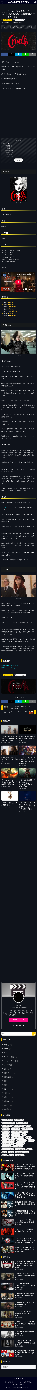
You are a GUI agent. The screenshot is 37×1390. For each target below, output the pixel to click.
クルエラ (8, 143)
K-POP (7, 1049)
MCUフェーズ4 (22, 1122)
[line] (17, 1026)
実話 (11, 1152)
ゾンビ (28, 1137)
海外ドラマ (9, 1089)
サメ (24, 1134)
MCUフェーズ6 (19, 1125)
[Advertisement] (18, 113)
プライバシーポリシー (18, 1384)
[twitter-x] (14, 1026)
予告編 (10, 154)
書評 (6, 1081)
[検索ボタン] (35, 2)
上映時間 (10, 150)
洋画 (7, 1085)
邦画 (7, 1093)
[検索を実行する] (34, 1034)
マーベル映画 (9, 1065)
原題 (9, 148)
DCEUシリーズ (7, 1119)
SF (28, 1125)
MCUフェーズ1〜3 (8, 1122)
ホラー (31, 1140)
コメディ (5, 1134)
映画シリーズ (9, 1073)
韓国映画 (8, 1109)
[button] (4, 54)
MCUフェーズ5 (7, 1125)
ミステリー (20, 1143)
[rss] (20, 1379)
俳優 (29, 1149)
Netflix (7, 1053)
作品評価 (10, 156)
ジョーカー (6, 507)
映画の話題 (9, 1077)
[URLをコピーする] (32, 54)
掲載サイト (15, 1382)
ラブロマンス (20, 1149)
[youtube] (20, 1026)
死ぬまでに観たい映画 (22, 1152)
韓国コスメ (9, 1101)
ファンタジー (21, 1140)
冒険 (4, 1152)
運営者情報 (8, 1382)
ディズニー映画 (7, 19)
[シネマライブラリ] (18, 2)
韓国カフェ (20, 1155)
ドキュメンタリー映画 (12, 1061)
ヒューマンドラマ (19, 19)
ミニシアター (6, 1146)
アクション (15, 1128)
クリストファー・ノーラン (19, 1131)
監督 (4, 1155)
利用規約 (29, 1382)
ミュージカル (18, 1146)
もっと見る (18, 160)
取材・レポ (9, 1069)
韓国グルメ (9, 1097)
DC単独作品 (19, 1119)
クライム (5, 1131)
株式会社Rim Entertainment (9, 665)
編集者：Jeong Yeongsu (8, 668)
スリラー (5, 1137)
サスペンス (15, 1134)
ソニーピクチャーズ (17, 1137)
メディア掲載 (22, 1382)
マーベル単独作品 (8, 1143)
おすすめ (5, 1128)
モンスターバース (7, 1149)
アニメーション (27, 1128)
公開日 (10, 146)
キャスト (10, 152)
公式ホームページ (18, 1019)
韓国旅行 (8, 1105)
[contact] (23, 1026)
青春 (11, 1155)
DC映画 (8, 1045)
